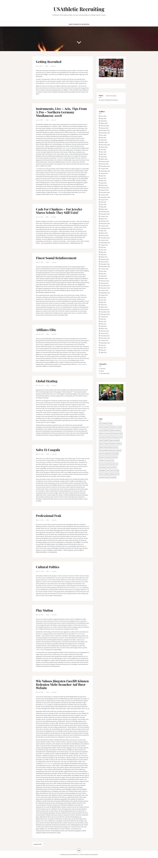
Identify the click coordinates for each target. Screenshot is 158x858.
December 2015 (105, 238)
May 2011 (103, 350)
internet (119, 450)
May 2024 (103, 137)
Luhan (83, 406)
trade (100, 474)
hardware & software (115, 443)
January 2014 (104, 283)
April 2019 (104, 183)
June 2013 (103, 300)
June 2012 (103, 321)
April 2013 (104, 304)
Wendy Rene (60, 158)
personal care (114, 464)
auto (100, 423)
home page (112, 450)
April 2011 (104, 352)
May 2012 (103, 324)
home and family (103, 450)
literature (101, 457)
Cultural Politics (47, 567)
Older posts (37, 844)
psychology (102, 467)
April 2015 (104, 254)
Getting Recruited (48, 62)
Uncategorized (105, 373)
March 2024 (104, 142)
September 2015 (105, 242)
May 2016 (103, 230)
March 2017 (104, 219)
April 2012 (104, 326)
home (116, 447)
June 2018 (103, 204)
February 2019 (105, 188)
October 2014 (104, 269)
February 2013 (105, 309)
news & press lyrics (104, 464)
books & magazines (104, 427)
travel (117, 474)
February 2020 (105, 161)
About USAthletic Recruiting (79, 24)
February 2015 (105, 259)
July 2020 (103, 149)
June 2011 (103, 347)
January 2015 (104, 262)
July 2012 (103, 319)
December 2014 (105, 264)
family (106, 440)
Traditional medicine (109, 474)
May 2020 (103, 154)
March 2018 (104, 209)
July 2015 (103, 247)
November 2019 (105, 166)
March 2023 (104, 147)
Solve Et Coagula (48, 450)
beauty (110, 423)
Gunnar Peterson (48, 763)
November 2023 (105, 145)
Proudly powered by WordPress (69, 854)
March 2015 (104, 257)
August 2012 (104, 316)
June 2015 (103, 250)
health (100, 447)
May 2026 (103, 118)
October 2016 (104, 226)
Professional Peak (48, 515)
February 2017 (105, 221)
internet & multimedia (104, 453)
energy (101, 440)
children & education (115, 430)
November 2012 (105, 314)
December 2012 (105, 312)
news (112, 460)
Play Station (44, 610)
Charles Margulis (63, 360)
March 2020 (104, 159)
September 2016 (105, 228)
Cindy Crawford (66, 148)
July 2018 (103, 202)
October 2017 (104, 216)
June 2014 (103, 271)
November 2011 (105, 338)
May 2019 (103, 180)
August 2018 (104, 199)
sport (107, 470)
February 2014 (105, 281)
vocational (113, 477)
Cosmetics (101, 437)
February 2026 (105, 125)
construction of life (117, 433)
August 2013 (104, 295)
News (102, 371)
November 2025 (105, 133)
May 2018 (103, 207)
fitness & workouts (104, 443)
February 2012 (105, 331)
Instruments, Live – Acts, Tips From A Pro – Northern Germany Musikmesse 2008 (61, 112)
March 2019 (104, 185)
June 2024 (103, 135)
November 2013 (105, 288)
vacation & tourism (104, 477)
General (53, 66)
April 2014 (104, 276)
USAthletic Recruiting (79, 9)
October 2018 (104, 195)
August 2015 (104, 245)
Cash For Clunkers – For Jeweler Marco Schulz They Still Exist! (59, 211)
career (101, 430)
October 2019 (104, 168)
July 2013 (103, 297)
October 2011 (104, 340)
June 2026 (103, 116)
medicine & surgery (104, 460)
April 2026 (104, 121)
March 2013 (104, 307)
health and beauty (108, 447)
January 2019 (104, 190)
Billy (46, 66)
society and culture (111, 467)
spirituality (102, 470)
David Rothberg (80, 634)
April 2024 (104, 140)
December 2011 (105, 336)
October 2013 (104, 290)
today (117, 470)
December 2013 (105, 285)
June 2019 (103, 178)
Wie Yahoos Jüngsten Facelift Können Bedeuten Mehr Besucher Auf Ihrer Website (62, 684)
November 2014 (105, 266)
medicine (115, 457)
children (106, 430)
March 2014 (104, 278)
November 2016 (105, 223)
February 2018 (105, 211)
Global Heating (47, 381)
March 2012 (104, 328)
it (112, 453)
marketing (108, 457)
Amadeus (87, 854)
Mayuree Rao (78, 587)
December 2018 (105, 192)
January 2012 (104, 333)
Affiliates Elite (46, 330)
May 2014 (103, 273)
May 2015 (103, 252)
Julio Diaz (44, 704)
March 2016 (104, 233)
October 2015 (104, 240)
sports (112, 470)
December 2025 (105, 130)
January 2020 (104, 164)
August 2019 (104, 173)
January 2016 (104, 235)
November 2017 (105, 214)
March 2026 (104, 123)
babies (105, 423)
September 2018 (105, 197)
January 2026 (104, 128)
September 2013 (105, 293)
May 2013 (103, 302)
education (108, 437)
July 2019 (103, 176)
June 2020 (103, 152)
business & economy (116, 427)
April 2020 (104, 156)
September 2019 (105, 171)
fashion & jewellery (114, 440)
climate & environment (105, 433)
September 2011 (105, 343)
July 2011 (103, 345)
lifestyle (116, 453)
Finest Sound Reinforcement (56, 258)
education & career (117, 437)
